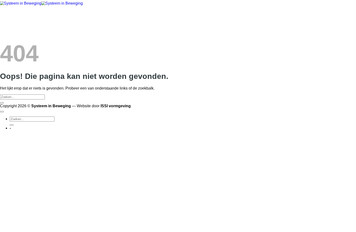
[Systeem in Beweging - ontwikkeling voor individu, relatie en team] (41, 3)
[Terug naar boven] (2, 111)
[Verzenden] (2, 103)
